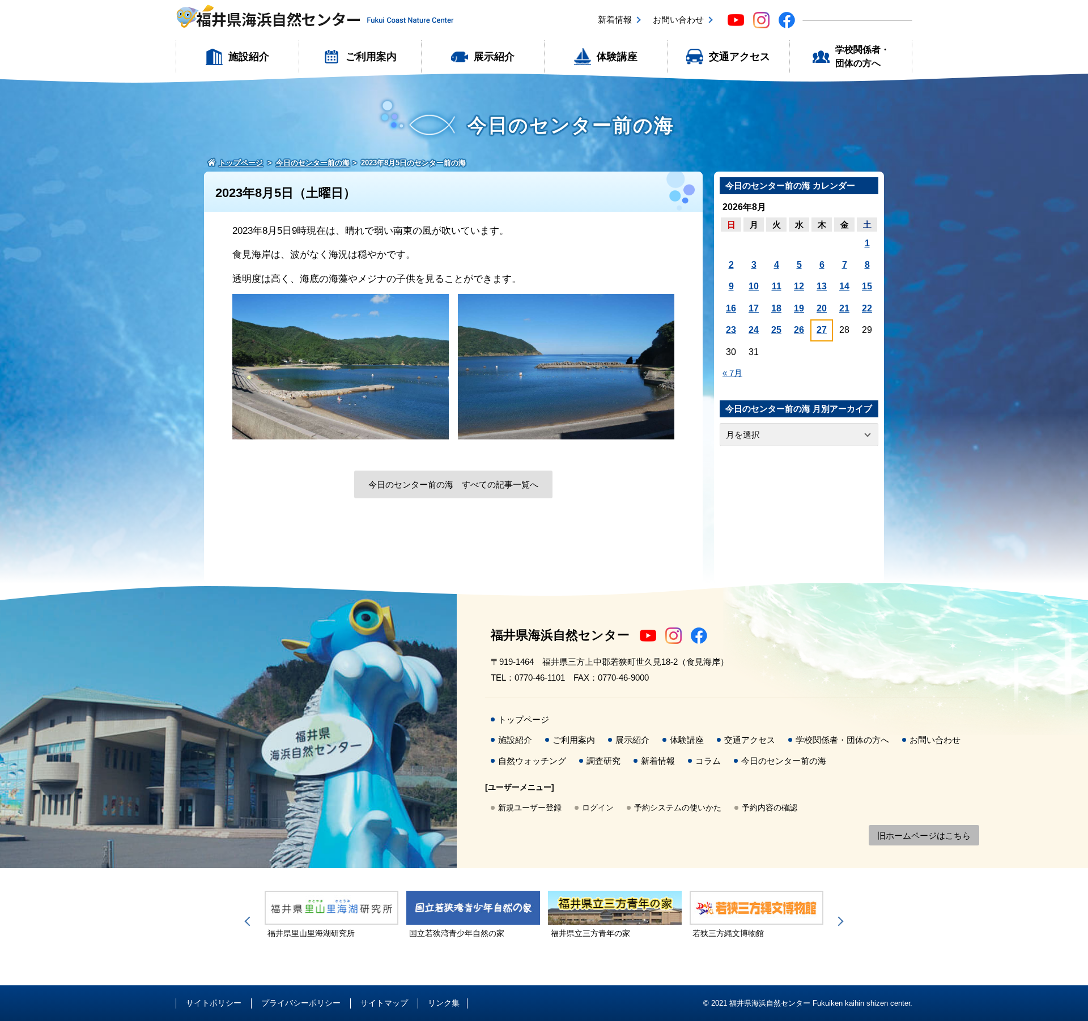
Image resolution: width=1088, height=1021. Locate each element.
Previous (249, 921)
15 (867, 286)
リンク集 (444, 1002)
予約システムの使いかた (677, 807)
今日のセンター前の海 (783, 761)
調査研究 (603, 761)
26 (799, 330)
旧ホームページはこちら (924, 835)
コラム (708, 761)
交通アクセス (739, 56)
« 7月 (732, 373)
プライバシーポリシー (301, 1002)
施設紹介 (248, 56)
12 (799, 286)
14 (844, 286)
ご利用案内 (371, 56)
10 (754, 286)
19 (799, 308)
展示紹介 (494, 56)
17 (754, 308)
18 (776, 308)
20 (822, 308)
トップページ (523, 719)
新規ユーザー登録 (530, 807)
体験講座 (617, 56)
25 (776, 330)
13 (822, 286)
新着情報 (615, 19)
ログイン (598, 807)
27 (822, 330)
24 (754, 330)
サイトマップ (384, 1002)
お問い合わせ (678, 19)
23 (731, 330)
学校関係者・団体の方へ (862, 56)
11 (776, 286)
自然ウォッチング (532, 761)
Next (838, 921)
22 (867, 308)
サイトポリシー (213, 1002)
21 (844, 308)
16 (731, 308)
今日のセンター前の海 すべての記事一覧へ (453, 484)
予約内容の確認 (769, 807)
